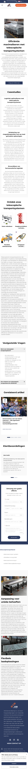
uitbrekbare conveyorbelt (10, 557)
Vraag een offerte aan (21, 5)
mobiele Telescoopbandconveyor (12, 563)
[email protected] (11, 1)
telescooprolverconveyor (10, 560)
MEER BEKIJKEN (7, 429)
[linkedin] (18, 740)
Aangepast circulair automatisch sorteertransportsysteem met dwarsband (21, 245)
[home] (9, 5)
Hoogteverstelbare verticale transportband (21, 227)
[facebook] (14, 740)
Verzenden (14, 537)
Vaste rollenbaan (7, 226)
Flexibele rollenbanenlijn (7, 245)
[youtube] (10, 740)
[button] (8, 437)
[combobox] (7, 508)
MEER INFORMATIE (7, 218)
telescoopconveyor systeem (11, 554)
